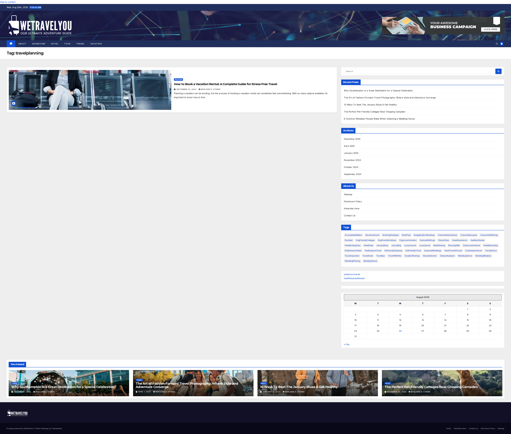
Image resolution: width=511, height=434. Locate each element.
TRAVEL (80, 44)
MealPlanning (439, 245)
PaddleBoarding (490, 245)
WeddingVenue (370, 261)
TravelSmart (367, 256)
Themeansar (56, 428)
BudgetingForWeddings (424, 235)
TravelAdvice (491, 250)
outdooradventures (471, 245)
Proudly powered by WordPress (20, 428)
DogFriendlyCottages (365, 240)
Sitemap (348, 194)
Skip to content (7, 2)
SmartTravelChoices (453, 250)
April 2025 (349, 146)
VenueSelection (430, 256)
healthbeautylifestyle (354, 278)
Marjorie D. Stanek (211, 89)
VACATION (96, 44)
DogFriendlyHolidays (387, 240)
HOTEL (54, 44)
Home (448, 428)
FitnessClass (443, 240)
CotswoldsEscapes (468, 235)
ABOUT (22, 44)
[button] (497, 43)
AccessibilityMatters (353, 235)
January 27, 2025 (272, 392)
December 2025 (352, 139)
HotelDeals (368, 245)
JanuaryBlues (382, 245)
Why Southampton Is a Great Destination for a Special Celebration (378, 90)
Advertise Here (351, 208)
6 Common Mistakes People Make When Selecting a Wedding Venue (379, 118)
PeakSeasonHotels (353, 250)
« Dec (347, 344)
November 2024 (352, 160)
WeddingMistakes (483, 256)
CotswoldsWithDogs (489, 235)
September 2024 (352, 174)
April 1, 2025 (144, 392)
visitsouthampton (447, 256)
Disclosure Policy (353, 201)
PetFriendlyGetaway (393, 250)
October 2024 (351, 167)
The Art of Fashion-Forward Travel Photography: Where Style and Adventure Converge (390, 97)
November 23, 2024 (397, 392)
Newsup (45, 428)
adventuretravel (372, 235)
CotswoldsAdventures (447, 235)
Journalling (396, 245)
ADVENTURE (38, 44)
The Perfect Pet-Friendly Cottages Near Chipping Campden (374, 111)
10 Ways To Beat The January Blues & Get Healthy (370, 104)
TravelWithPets (394, 256)
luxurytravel (424, 245)
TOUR (67, 44)
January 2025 (351, 153)
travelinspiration (352, 256)
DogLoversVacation (408, 240)
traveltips (380, 256)
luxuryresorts (410, 245)
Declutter (349, 240)
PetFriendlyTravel (413, 250)
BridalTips (406, 235)
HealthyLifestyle (478, 240)
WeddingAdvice (465, 256)
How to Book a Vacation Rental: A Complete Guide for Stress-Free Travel (225, 84)
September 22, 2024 (186, 89)
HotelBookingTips (352, 245)
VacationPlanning (412, 256)
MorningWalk (454, 245)
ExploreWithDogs (427, 240)
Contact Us (349, 215)
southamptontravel (473, 250)
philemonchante (352, 274)
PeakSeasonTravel (373, 250)
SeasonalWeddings (432, 250)
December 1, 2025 (23, 392)
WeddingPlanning (352, 261)
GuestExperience (459, 240)
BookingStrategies (391, 235)
